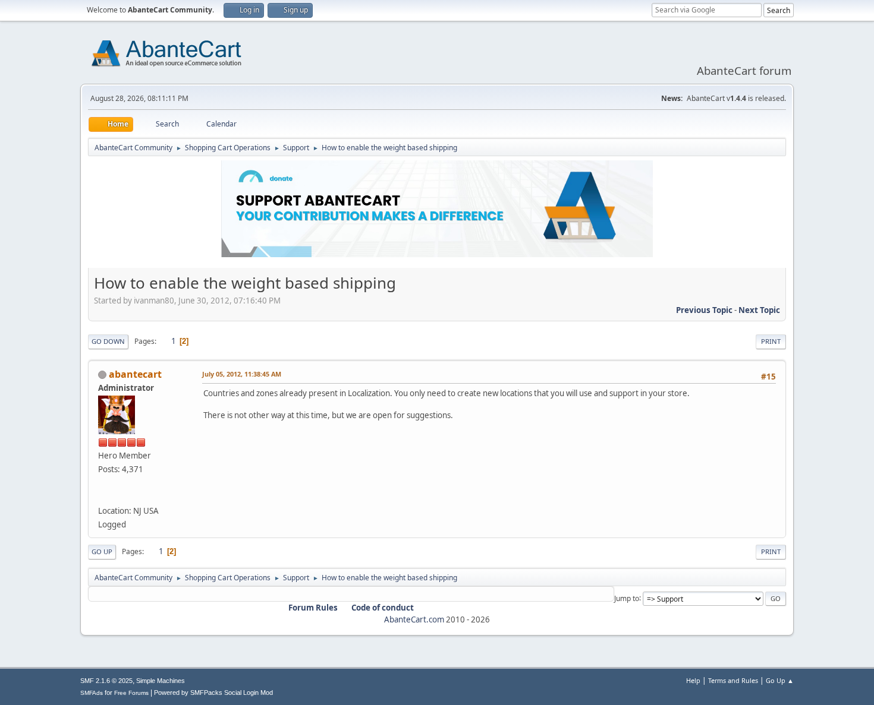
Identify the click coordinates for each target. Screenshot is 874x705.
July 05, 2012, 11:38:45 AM (241, 373)
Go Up (102, 551)
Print (771, 341)
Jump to (626, 598)
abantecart (135, 374)
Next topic (759, 310)
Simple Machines (160, 680)
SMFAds (91, 693)
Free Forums (131, 693)
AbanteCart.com (414, 619)
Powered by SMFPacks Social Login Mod (213, 692)
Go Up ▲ (780, 680)
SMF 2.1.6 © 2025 (106, 680)
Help (693, 680)
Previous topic (704, 310)
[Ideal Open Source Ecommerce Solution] (103, 496)
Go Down (108, 341)
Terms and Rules (733, 680)
